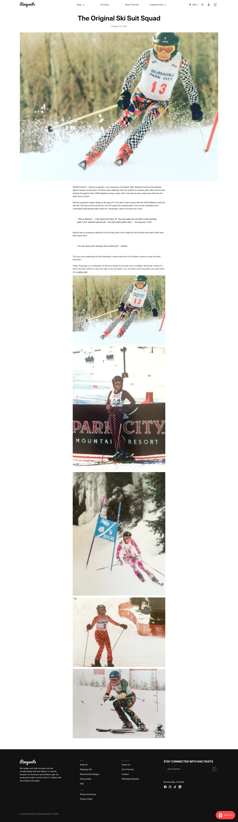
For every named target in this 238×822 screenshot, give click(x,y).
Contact (125, 774)
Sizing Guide (85, 779)
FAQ (82, 783)
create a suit (81, 272)
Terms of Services (88, 794)
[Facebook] (165, 787)
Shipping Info (86, 769)
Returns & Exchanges (89, 774)
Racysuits (31, 814)
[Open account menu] (209, 5)
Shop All (83, 764)
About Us (126, 764)
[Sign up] (214, 769)
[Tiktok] (175, 787)
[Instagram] (170, 787)
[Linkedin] (180, 787)
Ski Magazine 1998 (143, 222)
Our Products (128, 769)
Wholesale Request (130, 779)
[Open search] (202, 5)
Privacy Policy (86, 799)
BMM (56, 814)
